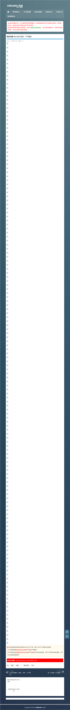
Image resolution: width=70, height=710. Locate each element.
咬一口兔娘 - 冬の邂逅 (54, 672)
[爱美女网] (15, 5)
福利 (12, 665)
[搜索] (61, 12)
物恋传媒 (15, 41)
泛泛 (10, 41)
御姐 (17, 665)
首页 (8, 12)
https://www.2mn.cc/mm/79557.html (26, 660)
